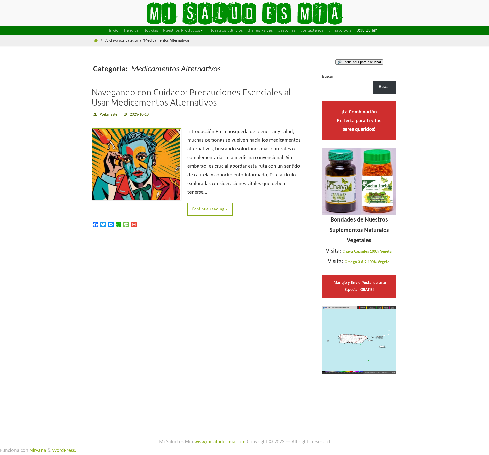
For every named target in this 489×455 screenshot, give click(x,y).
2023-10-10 (139, 115)
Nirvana (38, 450)
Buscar (327, 77)
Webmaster (109, 115)
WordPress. (64, 450)
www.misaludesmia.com (220, 442)
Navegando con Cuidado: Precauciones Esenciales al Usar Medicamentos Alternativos (191, 97)
